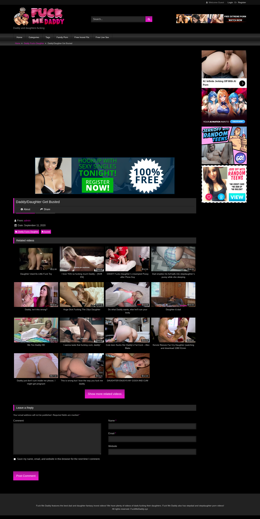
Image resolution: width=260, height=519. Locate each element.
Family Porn (62, 37)
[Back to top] (250, 510)
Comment (18, 420)
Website (112, 446)
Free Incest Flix (81, 37)
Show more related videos (105, 393)
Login (230, 2)
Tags (48, 37)
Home (19, 37)
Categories (34, 37)
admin (27, 220)
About (26, 209)
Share (46, 209)
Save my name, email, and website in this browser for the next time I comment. (58, 459)
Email (112, 433)
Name (112, 420)
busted (47, 232)
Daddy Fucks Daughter (34, 43)
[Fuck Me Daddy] (39, 16)
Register (242, 2)
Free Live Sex (102, 37)
